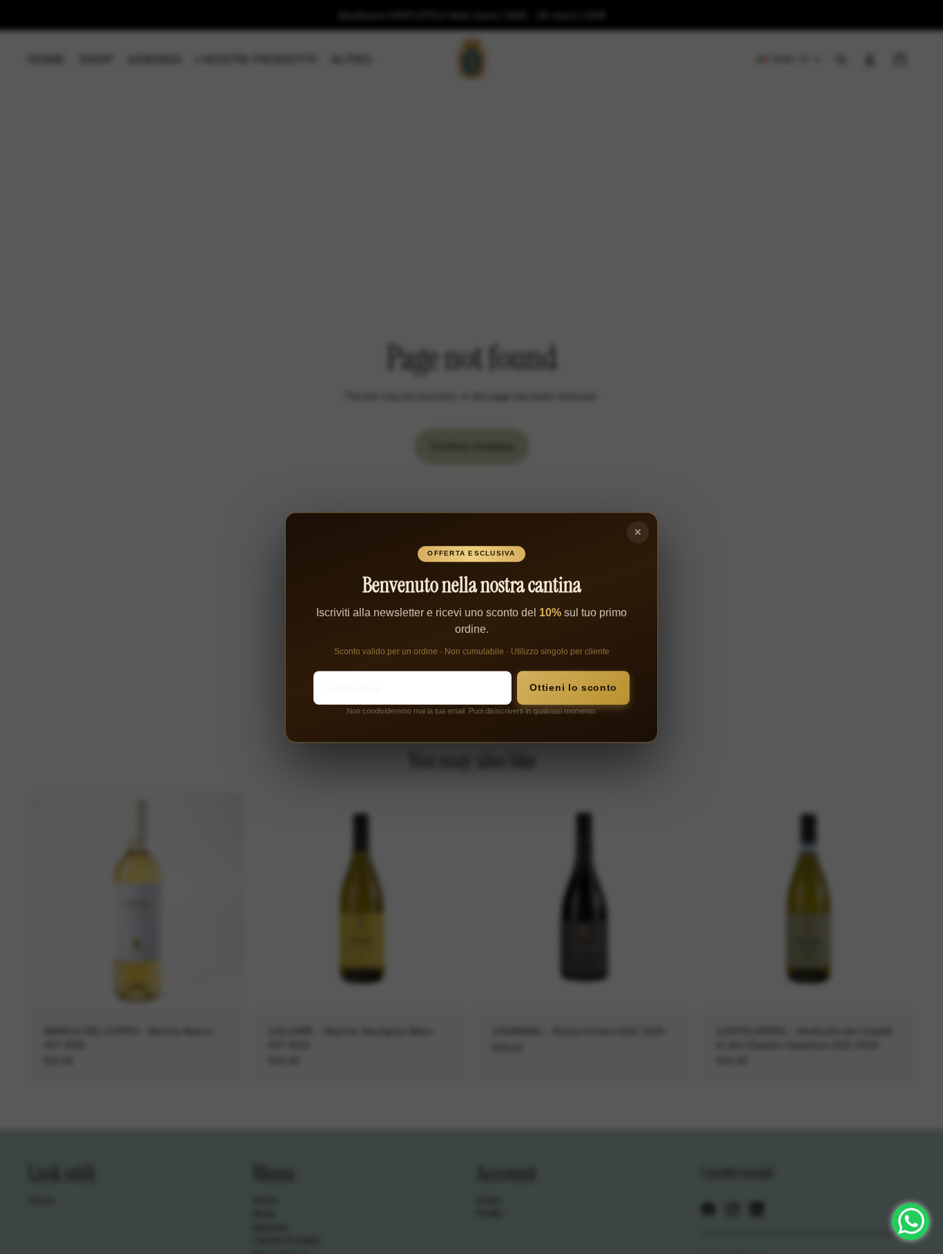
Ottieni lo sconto (573, 688)
